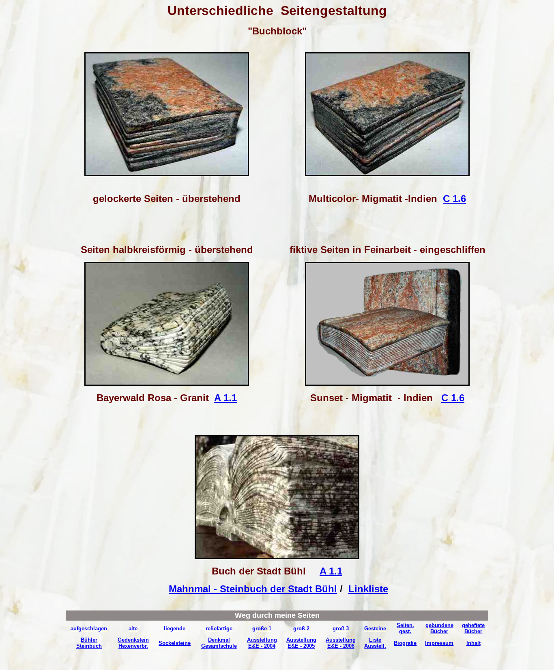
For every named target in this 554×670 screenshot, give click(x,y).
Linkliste (368, 588)
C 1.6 (454, 198)
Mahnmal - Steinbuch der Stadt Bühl (253, 588)
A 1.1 (225, 397)
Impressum (439, 643)
